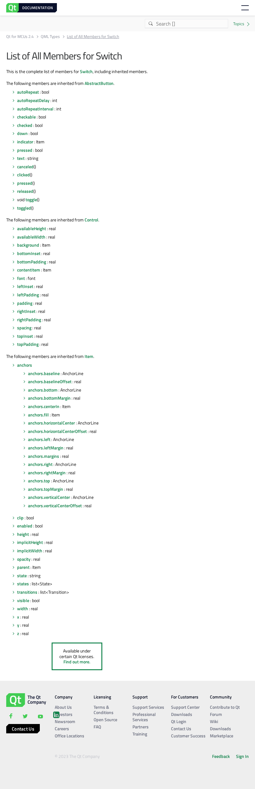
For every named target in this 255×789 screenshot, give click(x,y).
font (21, 278)
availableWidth (31, 237)
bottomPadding (31, 261)
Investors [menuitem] (63, 714)
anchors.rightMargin (47, 472)
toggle (31, 199)
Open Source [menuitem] (105, 719)
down (22, 133)
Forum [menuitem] (216, 714)
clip (20, 517)
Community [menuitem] (221, 697)
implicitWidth (29, 550)
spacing (24, 327)
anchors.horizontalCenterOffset (57, 431)
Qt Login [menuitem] (178, 721)
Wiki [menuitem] (214, 721)
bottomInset (28, 253)
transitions (27, 592)
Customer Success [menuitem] (188, 735)
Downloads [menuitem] (181, 714)
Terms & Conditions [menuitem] (104, 710)
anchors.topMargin (45, 489)
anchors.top (39, 480)
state (22, 575)
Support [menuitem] (140, 697)
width (22, 608)
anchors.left (39, 439)
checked (24, 125)
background (28, 245)
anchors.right (40, 464)
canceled (25, 166)
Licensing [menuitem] (102, 697)
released (25, 191)
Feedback (221, 756)
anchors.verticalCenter (49, 497)
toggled (24, 208)
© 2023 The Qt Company (77, 756)
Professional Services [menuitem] (144, 717)
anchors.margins (43, 456)
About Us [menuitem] (63, 707)
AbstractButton (99, 83)
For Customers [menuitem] (184, 697)
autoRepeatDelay (33, 100)
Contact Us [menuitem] (181, 728)
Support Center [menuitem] (185, 707)
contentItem (28, 270)
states (23, 583)
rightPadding (29, 319)
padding (24, 303)
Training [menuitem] (139, 734)
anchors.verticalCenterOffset (55, 505)
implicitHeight (30, 542)
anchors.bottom (43, 390)
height (23, 534)
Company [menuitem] (63, 697)
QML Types (50, 37)
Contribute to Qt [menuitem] (225, 707)
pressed (24, 150)
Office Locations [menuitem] (69, 735)
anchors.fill (38, 414)
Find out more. (76, 661)
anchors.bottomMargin (49, 398)
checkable (26, 117)
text (21, 158)
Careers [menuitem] (62, 728)
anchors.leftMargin (45, 447)
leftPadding (28, 294)
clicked (23, 174)
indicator (25, 141)
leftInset (25, 286)
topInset (25, 336)
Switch (86, 71)
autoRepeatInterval (35, 108)
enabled (24, 525)
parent (23, 567)
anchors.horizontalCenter (51, 423)
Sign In (242, 756)
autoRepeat (28, 92)
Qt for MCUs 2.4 (20, 37)
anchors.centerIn (43, 406)
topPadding (28, 344)
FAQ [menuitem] (97, 726)
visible (23, 600)
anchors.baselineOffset (50, 381)
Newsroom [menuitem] (65, 721)
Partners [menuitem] (140, 726)
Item (89, 356)
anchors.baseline (44, 373)
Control (91, 219)
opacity (23, 559)
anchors (24, 365)
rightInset (26, 311)
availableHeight (31, 228)
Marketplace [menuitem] (221, 735)
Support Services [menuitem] (148, 707)
